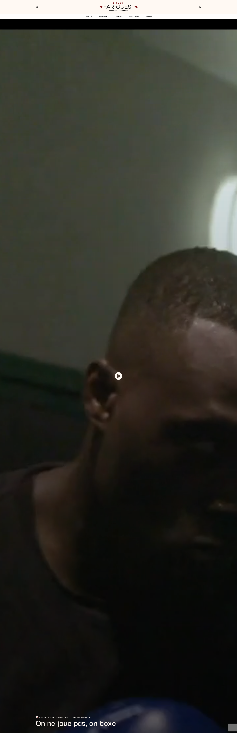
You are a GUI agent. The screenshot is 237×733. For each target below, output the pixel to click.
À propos (148, 16)
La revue (88, 16)
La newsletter (103, 16)
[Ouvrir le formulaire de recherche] (37, 7)
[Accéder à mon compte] (200, 7)
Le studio (118, 16)
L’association (133, 16)
